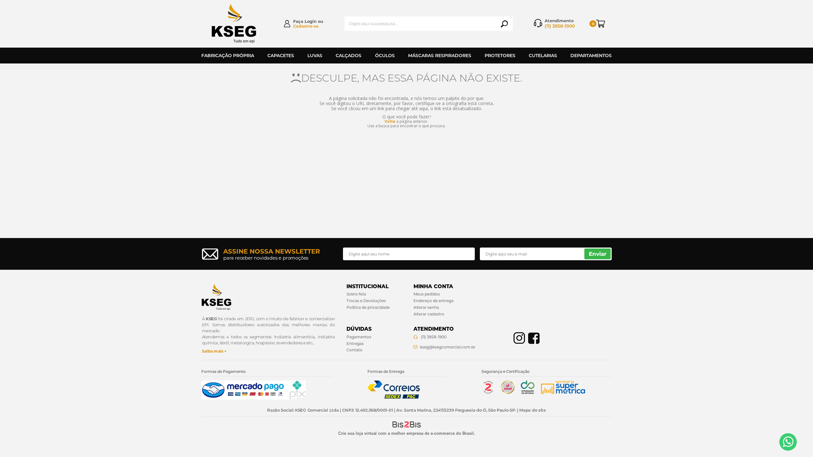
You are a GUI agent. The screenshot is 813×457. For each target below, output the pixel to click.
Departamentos (591, 55)
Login (311, 21)
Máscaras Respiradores (439, 55)
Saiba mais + (214, 351)
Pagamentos (358, 336)
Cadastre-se (306, 26)
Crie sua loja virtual (357, 433)
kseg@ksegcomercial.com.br (447, 347)
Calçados (348, 55)
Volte (390, 121)
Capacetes (280, 55)
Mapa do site (532, 410)
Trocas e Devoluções (366, 300)
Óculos (385, 55)
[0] (604, 23)
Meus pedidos (426, 294)
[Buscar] (504, 24)
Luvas (314, 55)
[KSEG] (239, 23)
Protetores (500, 55)
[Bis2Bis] (488, 392)
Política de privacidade (368, 307)
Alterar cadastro (428, 314)
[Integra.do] (527, 392)
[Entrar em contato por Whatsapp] (788, 442)
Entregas (355, 343)
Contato (354, 350)
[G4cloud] (507, 392)
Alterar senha (426, 307)
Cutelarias (543, 55)
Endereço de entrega (433, 300)
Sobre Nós (356, 294)
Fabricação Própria (227, 55)
